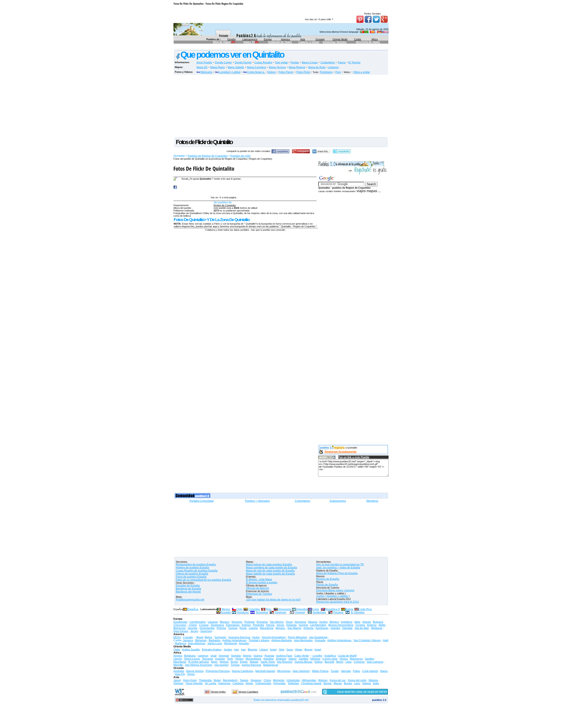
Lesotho (317, 655)
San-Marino (294, 628)
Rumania (262, 622)
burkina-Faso (284, 655)
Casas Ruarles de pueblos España (197, 570)
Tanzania (207, 658)
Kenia (234, 661)
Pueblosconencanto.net (190, 599)
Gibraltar (347, 628)
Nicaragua (262, 612)
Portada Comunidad (201, 500)
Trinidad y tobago (259, 640)
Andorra (371, 625)
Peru (268, 609)
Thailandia (205, 680)
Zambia (369, 658)
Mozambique (253, 658)
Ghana (344, 658)
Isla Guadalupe (318, 637)
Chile (239, 609)
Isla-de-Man (362, 628)
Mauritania (179, 661)
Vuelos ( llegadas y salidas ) (333, 596)
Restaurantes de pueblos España (196, 564)
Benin (339, 661)
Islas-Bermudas (303, 640)
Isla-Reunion (284, 661)
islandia (335, 628)
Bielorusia (179, 628)
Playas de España (327, 584)
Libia (348, 661)
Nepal (249, 683)
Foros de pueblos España (191, 576)
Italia (357, 622)
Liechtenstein (198, 622)
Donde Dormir (243, 62)
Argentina (302, 609)
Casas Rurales (263, 62)
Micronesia (283, 671)
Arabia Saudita (191, 649)
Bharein (252, 649)
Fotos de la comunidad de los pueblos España (203, 579)
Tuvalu (335, 671)
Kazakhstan (180, 622)
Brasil (199, 637)
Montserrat (230, 643)
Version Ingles (218, 691)
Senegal (224, 655)
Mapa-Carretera (256, 67)
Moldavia (376, 628)
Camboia (237, 683)
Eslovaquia (233, 625)
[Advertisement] (253, 47)
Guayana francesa (239, 637)
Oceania (319, 39)
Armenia (308, 628)
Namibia (268, 658)
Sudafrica (330, 655)
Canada (188, 637)
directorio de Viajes (368, 42)
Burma (327, 683)
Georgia (192, 628)
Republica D (332, 609)
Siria (281, 649)
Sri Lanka (210, 683)
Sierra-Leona (192, 658)
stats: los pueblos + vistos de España (338, 567)
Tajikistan (293, 683)
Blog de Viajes (222, 42)
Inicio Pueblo (204, 62)
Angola (177, 655)
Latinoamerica (249, 39)
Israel (273, 649)
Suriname (220, 637)
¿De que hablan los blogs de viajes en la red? (273, 599)
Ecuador (226, 612)
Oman (298, 649)
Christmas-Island (311, 683)
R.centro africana (198, 661)
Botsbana (190, 655)
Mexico (226, 609)
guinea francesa (251, 664)
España (231, 39)
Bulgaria (378, 622)
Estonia (246, 625)
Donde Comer (223, 62)
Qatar (176, 649)
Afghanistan (309, 680)
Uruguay (300, 612)
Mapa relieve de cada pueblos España (269, 564)
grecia (280, 625)
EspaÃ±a (192, 609)
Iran (236, 649)
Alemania (300, 622)
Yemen (239, 658)
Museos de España (327, 579)
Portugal (249, 622)
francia (270, 625)
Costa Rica (365, 609)
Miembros (372, 500)
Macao (338, 683)
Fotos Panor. (286, 72)
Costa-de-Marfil (347, 655)
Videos (271, 72)
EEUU (177, 637)
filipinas (323, 680)
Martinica (180, 643)
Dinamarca (217, 625)
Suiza (289, 622)
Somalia (236, 655)
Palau (356, 671)
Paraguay (280, 612)
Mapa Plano (217, 67)
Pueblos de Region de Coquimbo (208, 155)
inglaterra (346, 622)
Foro (338, 72)
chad (213, 655)
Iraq (243, 649)
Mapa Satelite (236, 67)
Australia (178, 671)
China (267, 680)
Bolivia (349, 609)
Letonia (253, 628)
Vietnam (178, 683)
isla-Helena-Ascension (198, 664)
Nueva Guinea (195, 671)
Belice (208, 637)
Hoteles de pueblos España (192, 567)
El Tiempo (354, 62)
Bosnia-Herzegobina (340, 625)
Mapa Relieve (297, 67)
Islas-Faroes (180, 631)
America (285, 39)
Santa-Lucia (214, 643)
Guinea (258, 655)
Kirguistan (280, 683)
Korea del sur (338, 680)
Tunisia (235, 664)
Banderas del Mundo (188, 591)
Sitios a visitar (361, 72)
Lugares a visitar (308, 42)
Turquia (232, 628)
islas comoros (375, 661)
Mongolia (278, 680)
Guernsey (206, 631)
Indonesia (224, 683)
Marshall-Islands (265, 671)
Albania (312, 622)
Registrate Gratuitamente (341, 451)
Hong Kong (190, 680)
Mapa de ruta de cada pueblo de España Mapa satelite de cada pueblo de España (270, 572)
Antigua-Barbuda (281, 640)
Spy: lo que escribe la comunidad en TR (340, 564)
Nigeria (224, 661)
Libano (263, 649)
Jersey (194, 631)
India (376, 683)
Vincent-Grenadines (274, 637)
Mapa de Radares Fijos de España (337, 573)
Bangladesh (230, 680)
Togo (230, 658)
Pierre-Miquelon (297, 637)
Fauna (342, 62)
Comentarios (302, 500)
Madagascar (270, 664)
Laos (357, 683)
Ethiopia (315, 658)
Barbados (214, 640)
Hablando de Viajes (280, 42)
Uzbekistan (293, 680)
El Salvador (358, 612)
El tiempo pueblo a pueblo (261, 582)
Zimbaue (281, 658)
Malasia (373, 680)
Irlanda (366, 622)
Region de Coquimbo (225, 205)
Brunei (308, 649)
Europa (268, 39)
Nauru (384, 671)
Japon (177, 680)
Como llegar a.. (256, 72)
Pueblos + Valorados (257, 500)
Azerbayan (321, 628)
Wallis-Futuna (320, 671)
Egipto (244, 661)
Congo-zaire (329, 658)
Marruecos (356, 658)
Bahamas (201, 640)
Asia (302, 39)
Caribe (357, 39)
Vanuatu (346, 671)
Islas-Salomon (301, 671)
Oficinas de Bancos (257, 588)
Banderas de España (188, 588)
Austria (323, 622)
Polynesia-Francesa (218, 671)
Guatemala (319, 612)
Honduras (243, 612)
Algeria (247, 655)
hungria (303, 625)
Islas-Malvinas (196, 643)
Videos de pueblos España (192, 573)
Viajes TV (249, 42)
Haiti (385, 640)
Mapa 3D (201, 67)
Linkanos (333, 67)
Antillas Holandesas (234, 640)
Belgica (334, 622)
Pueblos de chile (240, 155)
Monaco (224, 622)
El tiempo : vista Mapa (259, 579)
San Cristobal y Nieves (367, 640)
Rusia (243, 628)
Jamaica (188, 640)
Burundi (329, 661)
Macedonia (266, 628)
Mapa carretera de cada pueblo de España (271, 567)
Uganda (220, 658)
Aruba (255, 637)
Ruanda (269, 655)
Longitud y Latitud (229, 72)
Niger (214, 661)
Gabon (292, 658)
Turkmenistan (263, 683)
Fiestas (294, 62)
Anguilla (244, 643)
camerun (203, 655)
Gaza (289, 649)
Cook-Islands (370, 671)
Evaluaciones (338, 500)
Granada (320, 640)
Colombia (254, 609)
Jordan (228, 649)
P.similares (326, 72)
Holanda (291, 625)
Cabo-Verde (301, 655)
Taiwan (244, 680)
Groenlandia (207, 628)
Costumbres (328, 62)
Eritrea (318, 661)
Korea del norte (357, 680)
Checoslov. (180, 625)
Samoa (366, 683)
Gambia (303, 658)
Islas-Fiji (180, 674)
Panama (338, 612)
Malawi (254, 661)
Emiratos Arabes (212, 649)
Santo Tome (268, 661)
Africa (374, 39)
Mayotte (178, 664)
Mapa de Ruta (317, 67)
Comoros (359, 661)
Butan (217, 680)
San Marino (277, 622)
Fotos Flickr (303, 72)
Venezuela (284, 609)
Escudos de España (188, 585)
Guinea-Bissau (303, 661)
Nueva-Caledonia (242, 671)
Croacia (204, 625)
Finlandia (258, 625)
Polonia (221, 628)
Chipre (193, 625)
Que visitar (281, 62)
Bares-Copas (310, 62)
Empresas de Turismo (259, 593)
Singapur (255, 680)
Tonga (191, 674)
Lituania (213, 622)
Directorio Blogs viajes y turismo (335, 590)
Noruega (237, 622)
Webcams (206, 72)
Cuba (315, 609)
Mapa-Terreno (277, 67)
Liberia (177, 658)
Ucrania (360, 625)
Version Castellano (248, 691)
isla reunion (221, 664)
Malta (382, 625)
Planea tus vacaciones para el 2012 (337, 601)
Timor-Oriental (194, 683)
